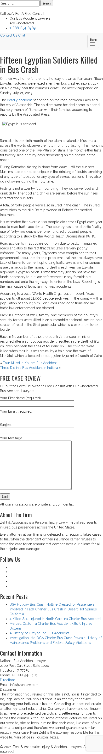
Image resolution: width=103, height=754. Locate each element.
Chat (21, 35)
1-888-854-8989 (23, 28)
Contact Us (8, 35)
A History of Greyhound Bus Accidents (39, 633)
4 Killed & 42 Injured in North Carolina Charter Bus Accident (55, 619)
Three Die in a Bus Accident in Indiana (29, 368)
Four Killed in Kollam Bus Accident (30, 363)
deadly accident (19, 100)
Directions (8, 680)
